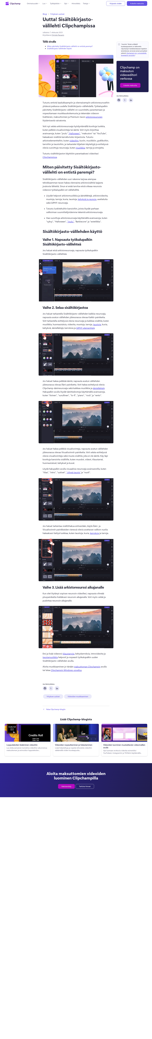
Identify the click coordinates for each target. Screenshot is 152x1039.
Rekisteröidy (66, 786)
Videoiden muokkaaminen (78, 696)
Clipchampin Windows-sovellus (66, 670)
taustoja (97, 324)
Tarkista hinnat (85, 786)
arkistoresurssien (94, 116)
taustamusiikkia (50, 657)
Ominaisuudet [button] (32, 3)
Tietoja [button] (85, 3)
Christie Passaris (58, 35)
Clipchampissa (50, 156)
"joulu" (70, 221)
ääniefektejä (98, 388)
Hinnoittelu (76, 3)
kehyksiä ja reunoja (87, 199)
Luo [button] (44, 3)
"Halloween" (74, 133)
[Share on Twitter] (125, 100)
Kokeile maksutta (137, 3)
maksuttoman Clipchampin (87, 666)
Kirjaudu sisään (116, 3)
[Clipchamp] (13, 3)
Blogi (45, 14)
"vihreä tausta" (73, 472)
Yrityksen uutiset (57, 14)
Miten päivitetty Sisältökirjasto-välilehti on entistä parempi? (70, 46)
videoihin (74, 140)
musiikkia (80, 147)
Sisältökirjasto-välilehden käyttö (59, 48)
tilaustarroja (68, 653)
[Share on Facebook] (119, 100)
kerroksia (94, 533)
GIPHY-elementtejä (85, 327)
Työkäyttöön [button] (55, 3)
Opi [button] (65, 3)
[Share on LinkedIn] (131, 100)
